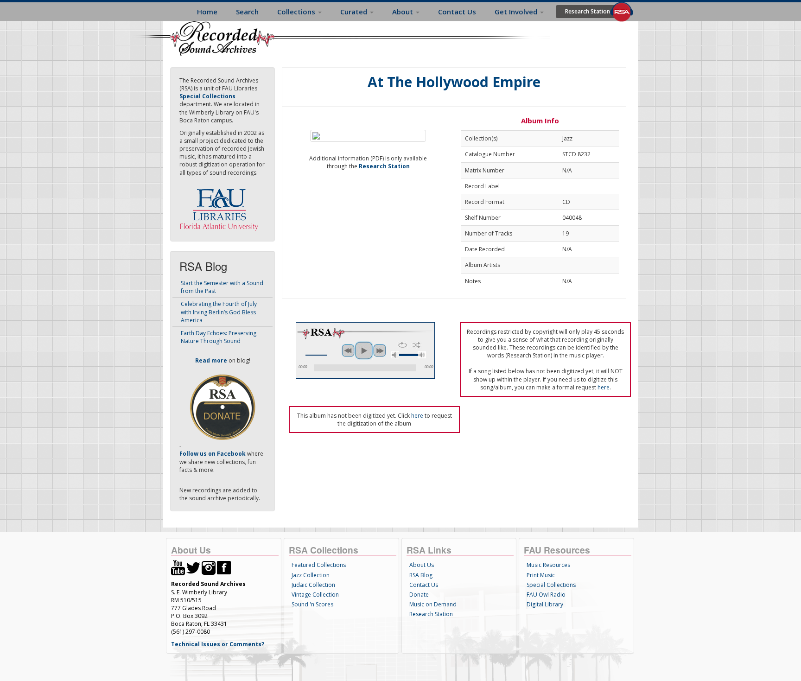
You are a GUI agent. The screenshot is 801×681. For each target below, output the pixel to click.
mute (395, 354)
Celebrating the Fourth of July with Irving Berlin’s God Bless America (219, 312)
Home (207, 11)
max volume (422, 354)
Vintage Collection (315, 594)
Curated (354, 11)
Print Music (541, 575)
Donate (419, 594)
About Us (421, 565)
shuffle (416, 345)
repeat (402, 345)
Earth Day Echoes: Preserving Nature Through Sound (218, 337)
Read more (211, 360)
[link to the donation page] (222, 407)
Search (247, 11)
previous (348, 350)
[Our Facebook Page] (224, 567)
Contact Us (457, 11)
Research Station (587, 11)
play (364, 350)
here (604, 387)
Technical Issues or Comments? (217, 644)
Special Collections (551, 585)
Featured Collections (319, 565)
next (379, 350)
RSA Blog (420, 575)
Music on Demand (433, 604)
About (403, 11)
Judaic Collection (313, 585)
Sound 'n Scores (312, 604)
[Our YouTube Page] (178, 567)
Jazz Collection (311, 575)
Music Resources (548, 565)
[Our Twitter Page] (193, 567)
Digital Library (545, 604)
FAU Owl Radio (546, 594)
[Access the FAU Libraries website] (221, 206)
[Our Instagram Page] (209, 567)
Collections (297, 11)
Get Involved (517, 11)
